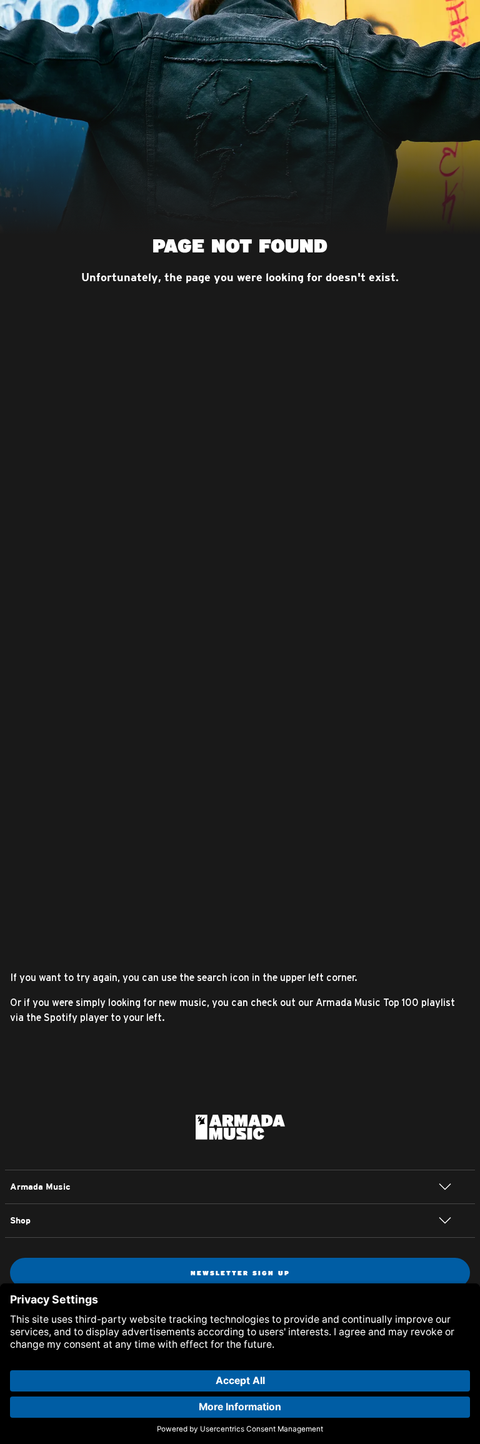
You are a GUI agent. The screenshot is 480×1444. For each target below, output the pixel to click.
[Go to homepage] (240, 1126)
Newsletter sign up (240, 1273)
